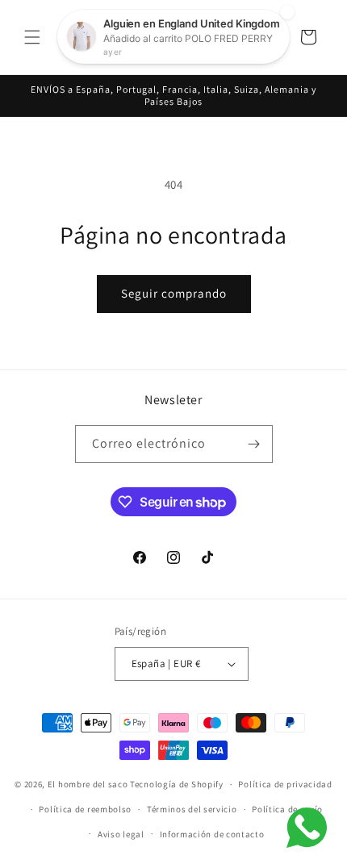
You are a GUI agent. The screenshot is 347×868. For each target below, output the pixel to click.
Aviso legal (121, 834)
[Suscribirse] (254, 444)
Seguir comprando (174, 293)
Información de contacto (212, 834)
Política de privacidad (285, 784)
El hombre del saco (88, 784)
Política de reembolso (85, 809)
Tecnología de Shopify (177, 784)
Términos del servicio (192, 809)
